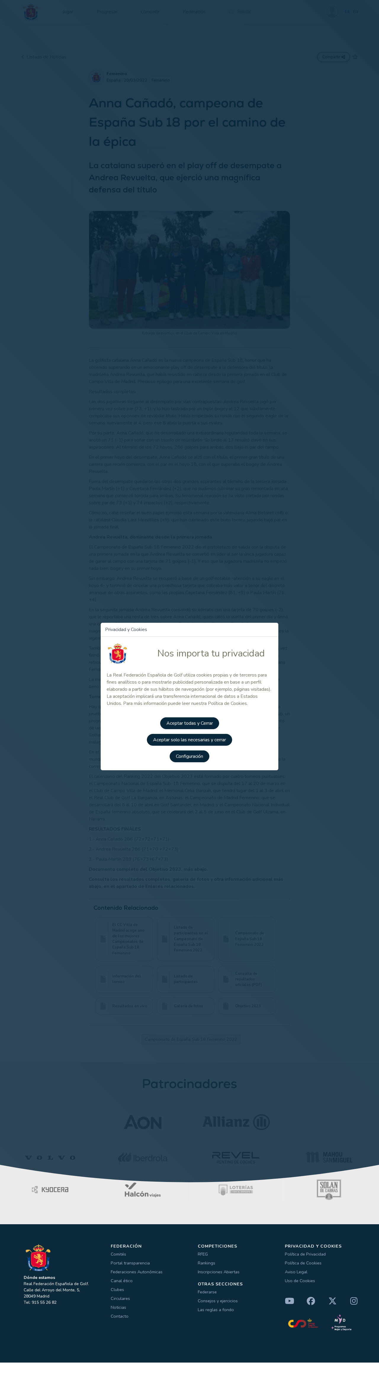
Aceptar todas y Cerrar (189, 723)
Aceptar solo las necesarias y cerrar (189, 740)
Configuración (189, 756)
